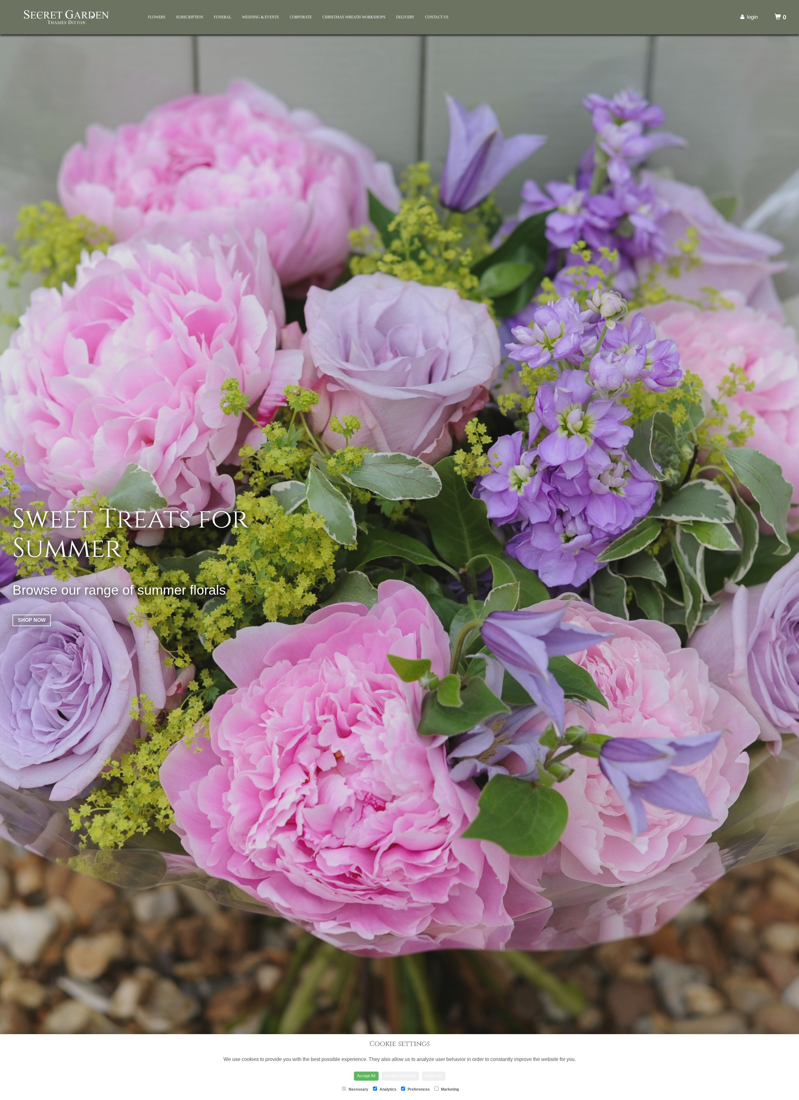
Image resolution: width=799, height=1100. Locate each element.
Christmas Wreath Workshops (353, 17)
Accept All (366, 1075)
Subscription (189, 17)
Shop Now (32, 654)
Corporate (301, 17)
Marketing (449, 1089)
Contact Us (437, 17)
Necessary (358, 1089)
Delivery (405, 17)
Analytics (387, 1089)
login (752, 17)
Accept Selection (400, 1075)
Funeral (222, 17)
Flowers (156, 17)
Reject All (433, 1075)
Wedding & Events (260, 17)
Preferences (418, 1089)
